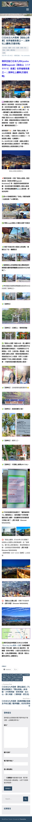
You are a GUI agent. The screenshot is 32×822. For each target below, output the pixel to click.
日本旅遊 (26, 674)
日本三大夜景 (18, 674)
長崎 (11, 680)
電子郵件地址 (8, 761)
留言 (6, 725)
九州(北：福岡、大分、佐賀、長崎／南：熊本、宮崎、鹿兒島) (15, 49)
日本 (4, 53)
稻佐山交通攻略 (17, 677)
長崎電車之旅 (18, 680)
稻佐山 (10, 677)
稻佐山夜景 (5, 680)
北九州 (11, 674)
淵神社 (4, 677)
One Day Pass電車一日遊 (12, 645)
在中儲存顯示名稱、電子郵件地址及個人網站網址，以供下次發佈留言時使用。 (16, 780)
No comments (25, 55)
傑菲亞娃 (17, 55)
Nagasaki (5, 674)
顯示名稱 (7, 752)
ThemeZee (23, 819)
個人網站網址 (8, 769)
